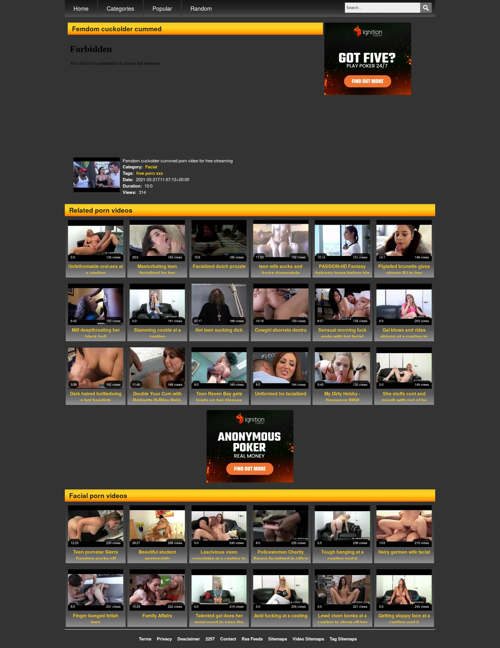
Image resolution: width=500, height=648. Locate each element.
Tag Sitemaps (343, 639)
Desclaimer (188, 639)
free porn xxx (149, 173)
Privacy (164, 639)
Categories (120, 8)
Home (81, 8)
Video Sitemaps (308, 639)
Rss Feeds (252, 639)
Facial (151, 167)
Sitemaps (277, 639)
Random (201, 8)
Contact (228, 639)
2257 (210, 639)
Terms (145, 639)
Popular (162, 8)
